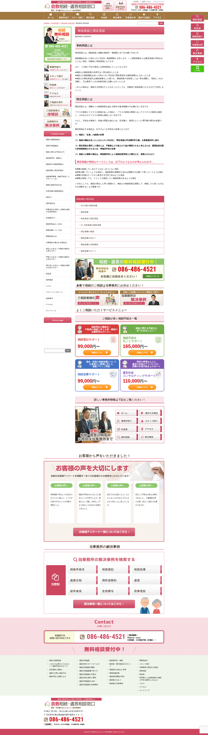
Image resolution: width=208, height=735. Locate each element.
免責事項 (49, 298)
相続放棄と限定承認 (85, 199)
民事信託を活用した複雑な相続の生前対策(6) (58, 210)
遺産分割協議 (84, 660)
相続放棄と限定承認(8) (54, 170)
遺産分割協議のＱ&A (87, 681)
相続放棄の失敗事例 (89, 244)
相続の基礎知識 (55, 660)
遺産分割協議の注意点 (87, 674)
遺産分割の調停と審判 (87, 678)
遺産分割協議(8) (52, 146)
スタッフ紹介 (145, 664)
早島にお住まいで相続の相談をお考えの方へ (58, 258)
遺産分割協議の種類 (86, 667)
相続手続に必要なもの (57, 676)
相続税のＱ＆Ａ (115, 680)
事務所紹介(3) (51, 236)
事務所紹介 (144, 660)
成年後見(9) (50, 203)
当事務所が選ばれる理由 (149, 667)
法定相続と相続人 (56, 670)
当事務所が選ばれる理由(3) (56, 242)
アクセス (49, 304)
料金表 (48, 274)
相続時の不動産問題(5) (54, 164)
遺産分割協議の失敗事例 (88, 685)
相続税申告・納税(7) (54, 158)
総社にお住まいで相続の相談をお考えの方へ (58, 250)
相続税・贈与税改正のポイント (120, 665)
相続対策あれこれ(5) (54, 224)
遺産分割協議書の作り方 (88, 671)
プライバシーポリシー (54, 292)
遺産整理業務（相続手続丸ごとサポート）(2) (58, 178)
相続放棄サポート (88, 251)
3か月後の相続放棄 (89, 206)
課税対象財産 (114, 673)
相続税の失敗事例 (116, 683)
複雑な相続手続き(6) (54, 185)
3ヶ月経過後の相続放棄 (91, 225)
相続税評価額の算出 (117, 676)
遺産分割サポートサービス (89, 664)
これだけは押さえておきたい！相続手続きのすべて (59, 665)
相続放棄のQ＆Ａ (88, 238)
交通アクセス (146, 2)
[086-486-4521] (119, 259)
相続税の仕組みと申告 (117, 670)
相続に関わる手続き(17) (55, 152)
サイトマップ (159, 2)
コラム (48, 286)
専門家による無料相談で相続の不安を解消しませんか (150, 679)
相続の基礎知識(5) (53, 140)
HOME (136, 2)
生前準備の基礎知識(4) (54, 191)
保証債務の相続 (87, 231)
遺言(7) (49, 197)
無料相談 (49, 280)
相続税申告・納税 (116, 660)
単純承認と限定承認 (89, 218)
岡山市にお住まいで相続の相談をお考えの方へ (58, 266)
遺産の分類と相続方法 (57, 673)
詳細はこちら (97, 353)
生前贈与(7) (50, 218)
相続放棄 (84, 212)
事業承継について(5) (54, 230)
